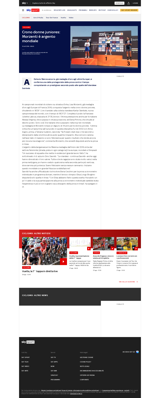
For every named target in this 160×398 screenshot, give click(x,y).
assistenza (119, 390)
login (135, 3)
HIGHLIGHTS (72, 10)
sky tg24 (24, 362)
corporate (84, 380)
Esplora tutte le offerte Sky (44, 3)
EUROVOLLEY (113, 10)
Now (52, 366)
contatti (127, 390)
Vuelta (63, 18)
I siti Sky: (24, 352)
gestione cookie (86, 357)
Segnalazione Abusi (76, 393)
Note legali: (84, 352)
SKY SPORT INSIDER (129, 10)
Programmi (55, 380)
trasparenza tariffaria (109, 390)
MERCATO (93, 10)
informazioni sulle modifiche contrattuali (86, 390)
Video (71, 18)
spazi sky (54, 375)
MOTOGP (102, 10)
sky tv (53, 357)
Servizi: (53, 352)
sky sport (25, 357)
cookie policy (85, 362)
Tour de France (52, 18)
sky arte (24, 371)
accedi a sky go (129, 352)
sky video (25, 366)
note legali (84, 366)
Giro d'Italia (38, 18)
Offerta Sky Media (87, 375)
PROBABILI (83, 10)
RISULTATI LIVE (59, 10)
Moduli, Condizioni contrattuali (51, 390)
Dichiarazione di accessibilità (92, 371)
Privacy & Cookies (67, 390)
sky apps (54, 362)
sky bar (54, 371)
